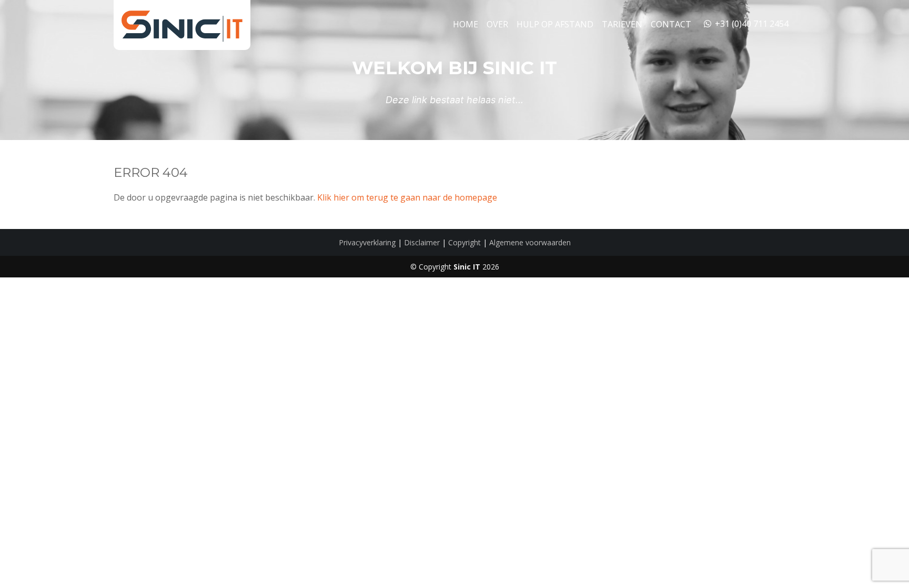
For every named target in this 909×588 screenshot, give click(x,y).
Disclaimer (422, 242)
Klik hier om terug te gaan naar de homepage (407, 197)
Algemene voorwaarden (530, 242)
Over (497, 24)
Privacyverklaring (367, 242)
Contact (671, 24)
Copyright (464, 242)
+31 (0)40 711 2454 (751, 23)
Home (465, 24)
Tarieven (622, 24)
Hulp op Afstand (555, 24)
